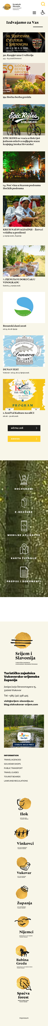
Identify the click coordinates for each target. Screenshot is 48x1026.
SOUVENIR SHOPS (12, 764)
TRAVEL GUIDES (11, 772)
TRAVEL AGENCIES (12, 759)
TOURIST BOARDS (12, 776)
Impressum (24, 1018)
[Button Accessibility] (43, 17)
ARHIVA (15, 439)
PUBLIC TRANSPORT (13, 768)
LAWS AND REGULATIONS (16, 781)
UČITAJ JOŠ (17, 428)
